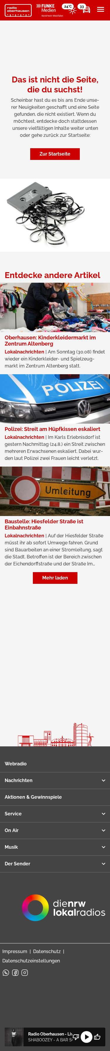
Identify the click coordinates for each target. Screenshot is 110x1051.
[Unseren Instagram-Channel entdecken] (24, 972)
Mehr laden (55, 578)
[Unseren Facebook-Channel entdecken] (15, 972)
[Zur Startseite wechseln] (18, 10)
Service (13, 814)
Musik (11, 847)
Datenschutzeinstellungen (31, 961)
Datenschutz (47, 951)
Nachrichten (19, 780)
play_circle (86, 1037)
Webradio (16, 764)
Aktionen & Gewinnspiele (33, 797)
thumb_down (75, 1036)
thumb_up (97, 1036)
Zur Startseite (55, 154)
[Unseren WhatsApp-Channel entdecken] (5, 972)
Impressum (14, 951)
